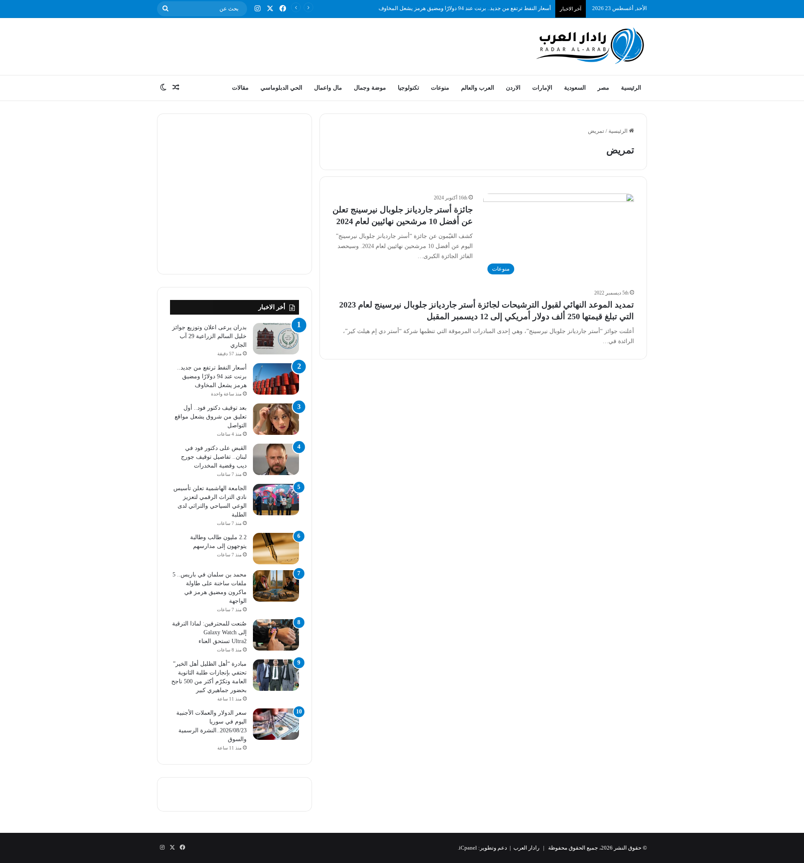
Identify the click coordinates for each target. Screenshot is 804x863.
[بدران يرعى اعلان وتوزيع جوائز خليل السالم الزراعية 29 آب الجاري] (276, 338)
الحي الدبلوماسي (281, 88)
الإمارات (542, 88)
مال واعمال (328, 88)
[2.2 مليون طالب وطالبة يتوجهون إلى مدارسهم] (276, 548)
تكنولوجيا (408, 88)
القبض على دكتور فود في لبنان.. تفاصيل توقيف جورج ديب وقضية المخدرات (214, 457)
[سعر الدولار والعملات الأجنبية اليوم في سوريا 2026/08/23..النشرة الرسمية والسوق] (276, 724)
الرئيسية (631, 88)
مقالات (240, 88)
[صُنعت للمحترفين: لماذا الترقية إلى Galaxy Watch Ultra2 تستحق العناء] (276, 635)
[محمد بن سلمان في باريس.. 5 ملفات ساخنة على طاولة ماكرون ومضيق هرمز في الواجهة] (276, 586)
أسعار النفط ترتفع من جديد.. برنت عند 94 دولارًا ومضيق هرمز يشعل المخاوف (465, 8)
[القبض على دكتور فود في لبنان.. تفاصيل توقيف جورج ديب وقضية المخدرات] (276, 459)
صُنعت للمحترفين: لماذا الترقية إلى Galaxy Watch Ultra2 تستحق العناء (209, 632)
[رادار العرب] (590, 45)
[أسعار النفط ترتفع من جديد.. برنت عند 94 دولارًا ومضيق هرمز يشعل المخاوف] (276, 379)
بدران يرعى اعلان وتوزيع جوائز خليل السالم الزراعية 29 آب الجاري (209, 336)
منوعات (440, 88)
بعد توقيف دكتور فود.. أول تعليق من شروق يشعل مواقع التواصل (211, 417)
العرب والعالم (477, 88)
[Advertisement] (318, 45)
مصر (603, 88)
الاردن (513, 88)
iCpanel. (467, 848)
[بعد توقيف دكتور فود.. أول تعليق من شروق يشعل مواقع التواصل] (276, 419)
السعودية (575, 88)
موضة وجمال (370, 88)
